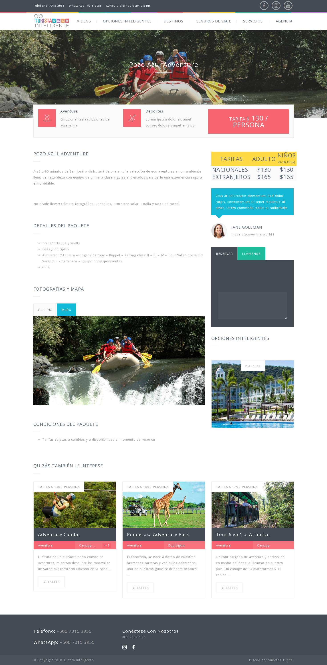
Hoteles (252, 366)
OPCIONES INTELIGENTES (127, 21)
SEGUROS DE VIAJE (213, 21)
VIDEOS (84, 21)
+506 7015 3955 (74, 631)
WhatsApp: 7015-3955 (85, 6)
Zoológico (176, 545)
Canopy (85, 545)
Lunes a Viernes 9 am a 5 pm (128, 6)
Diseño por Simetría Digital (271, 660)
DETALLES (51, 582)
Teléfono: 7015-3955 (49, 6)
